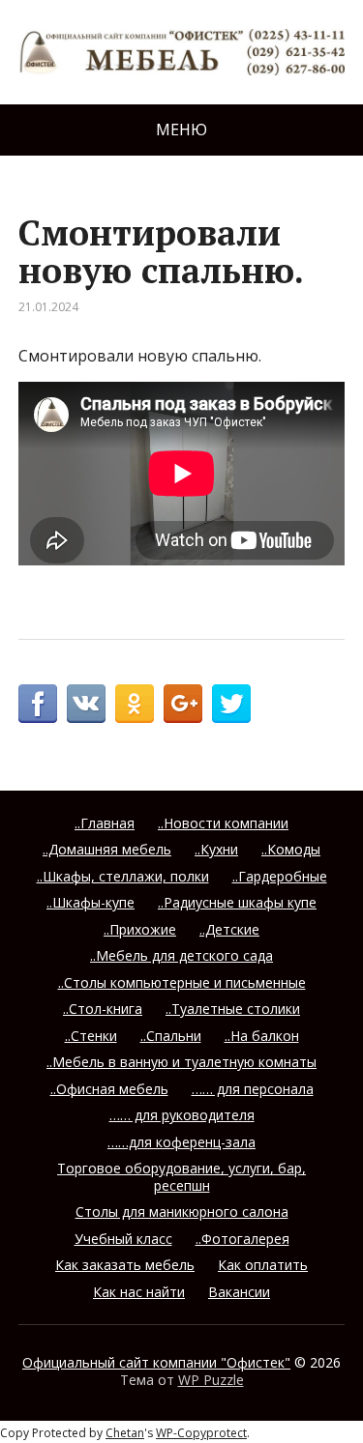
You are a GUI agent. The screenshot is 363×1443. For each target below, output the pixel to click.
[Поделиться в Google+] (183, 703)
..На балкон (262, 1035)
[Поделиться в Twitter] (231, 703)
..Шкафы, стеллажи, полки (123, 876)
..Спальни (170, 1035)
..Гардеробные (279, 876)
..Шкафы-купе (90, 902)
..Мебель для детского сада (181, 955)
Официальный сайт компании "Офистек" (156, 1362)
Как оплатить (263, 1264)
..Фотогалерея (242, 1238)
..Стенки (91, 1035)
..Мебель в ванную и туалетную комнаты (181, 1062)
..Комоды (290, 849)
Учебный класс (123, 1238)
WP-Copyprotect (201, 1433)
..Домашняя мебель (107, 849)
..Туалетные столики (233, 1008)
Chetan (125, 1433)
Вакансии (239, 1292)
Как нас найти (139, 1292)
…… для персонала (253, 1089)
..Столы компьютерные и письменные (182, 982)
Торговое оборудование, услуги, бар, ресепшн (181, 1177)
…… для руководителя (182, 1115)
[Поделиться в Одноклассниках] (134, 703)
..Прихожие (140, 929)
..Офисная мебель (109, 1089)
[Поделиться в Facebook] (37, 703)
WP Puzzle (211, 1380)
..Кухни (216, 849)
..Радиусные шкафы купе (237, 902)
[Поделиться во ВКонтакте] (86, 703)
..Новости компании (223, 823)
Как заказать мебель (125, 1264)
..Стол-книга (102, 1008)
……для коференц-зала (181, 1142)
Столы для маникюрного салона (182, 1211)
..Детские (229, 929)
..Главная (105, 823)
